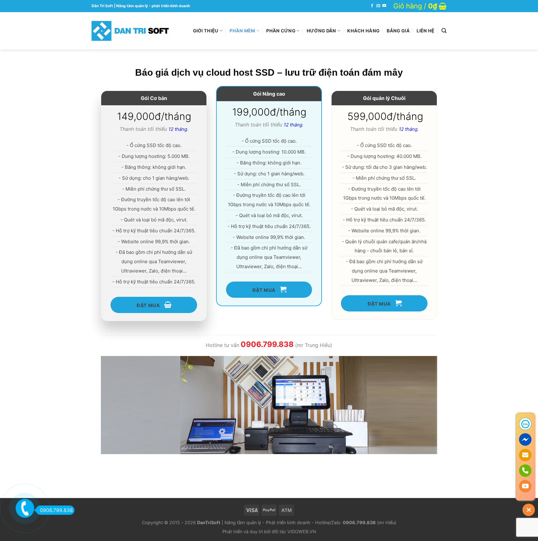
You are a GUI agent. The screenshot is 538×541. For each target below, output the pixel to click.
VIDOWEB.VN (301, 531)
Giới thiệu (206, 30)
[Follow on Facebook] (372, 6)
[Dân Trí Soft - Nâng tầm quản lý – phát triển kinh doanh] (131, 30)
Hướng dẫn (321, 30)
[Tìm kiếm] (443, 31)
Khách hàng (363, 30)
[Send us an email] (378, 6)
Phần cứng (280, 30)
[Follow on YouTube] (384, 6)
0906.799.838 (56, 510)
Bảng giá (398, 30)
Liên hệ (425, 30)
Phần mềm (242, 30)
